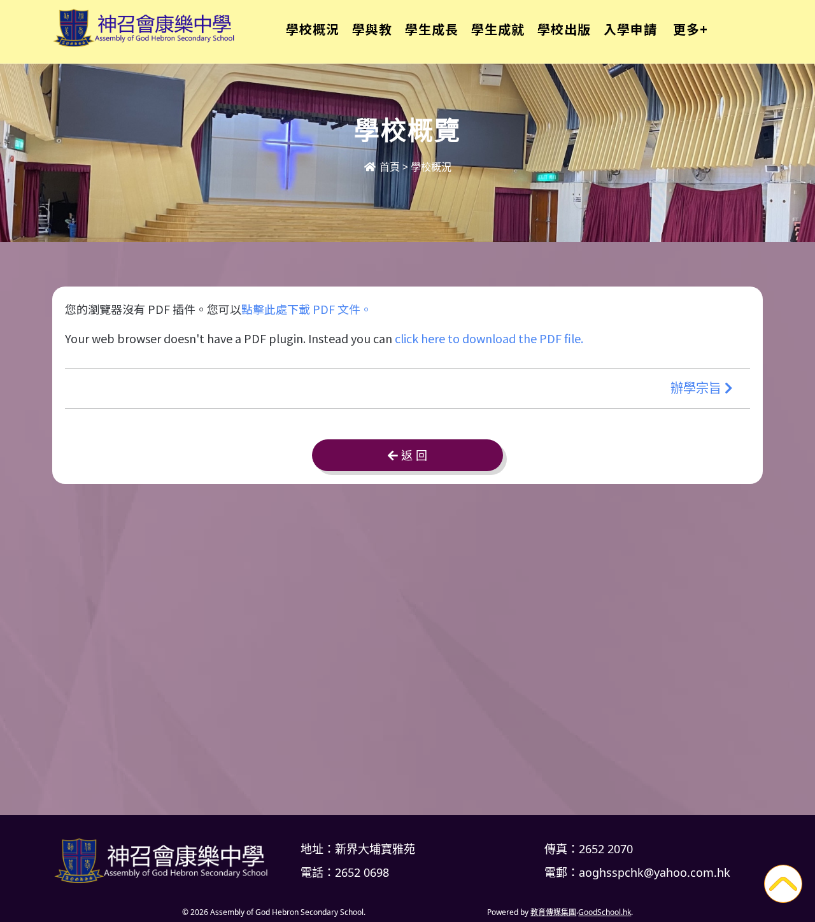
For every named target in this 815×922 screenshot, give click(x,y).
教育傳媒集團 (553, 912)
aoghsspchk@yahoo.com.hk (654, 872)
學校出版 (564, 29)
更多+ (690, 29)
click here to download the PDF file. (489, 338)
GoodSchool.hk (604, 912)
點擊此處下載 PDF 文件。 (306, 309)
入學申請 (630, 29)
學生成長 (431, 29)
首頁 (388, 167)
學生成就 (498, 29)
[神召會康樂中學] (165, 860)
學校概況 (312, 29)
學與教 (372, 29)
